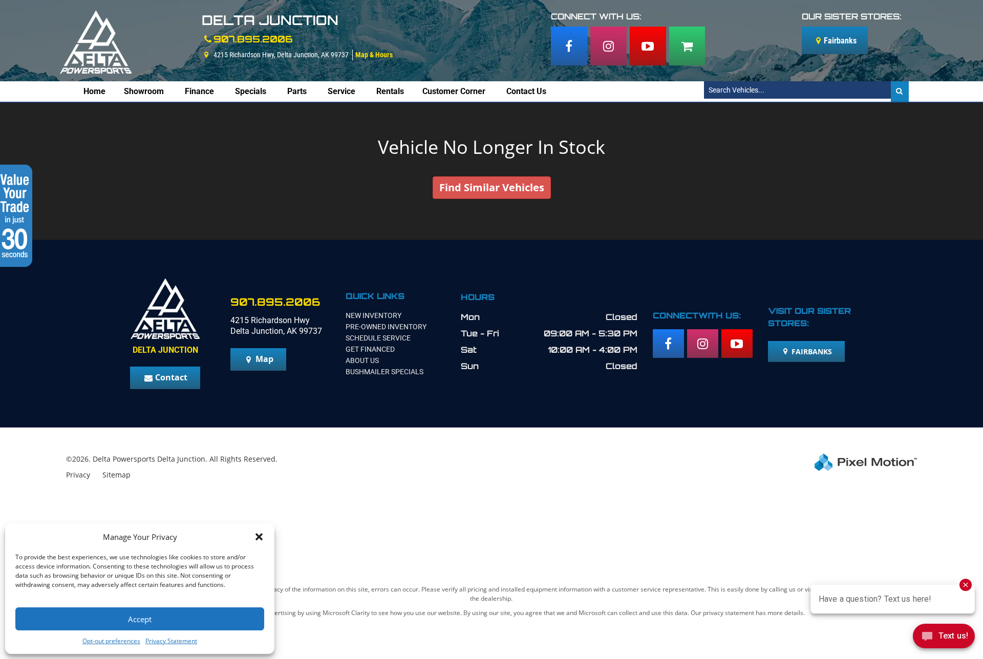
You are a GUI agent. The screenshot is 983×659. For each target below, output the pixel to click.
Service (341, 91)
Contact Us (526, 91)
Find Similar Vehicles (491, 187)
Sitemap (116, 475)
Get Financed (370, 349)
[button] (259, 537)
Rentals (390, 91)
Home (94, 91)
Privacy (78, 475)
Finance (199, 91)
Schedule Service (378, 338)
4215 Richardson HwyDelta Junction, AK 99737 (276, 325)
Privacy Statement (171, 641)
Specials (250, 91)
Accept (140, 619)
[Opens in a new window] (569, 46)
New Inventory (373, 315)
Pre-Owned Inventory (386, 327)
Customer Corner (453, 91)
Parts (297, 91)
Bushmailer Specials (384, 372)
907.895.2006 (253, 38)
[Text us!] (944, 638)
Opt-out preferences (111, 641)
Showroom (144, 91)
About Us (362, 360)
